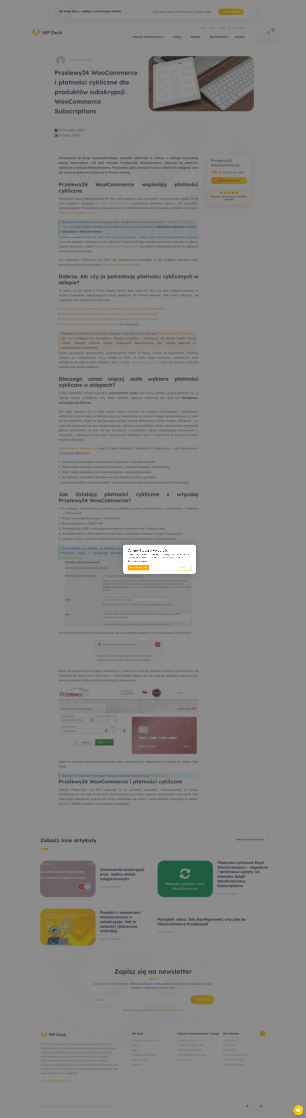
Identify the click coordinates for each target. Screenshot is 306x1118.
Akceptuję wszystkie (138, 567)
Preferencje (184, 567)
